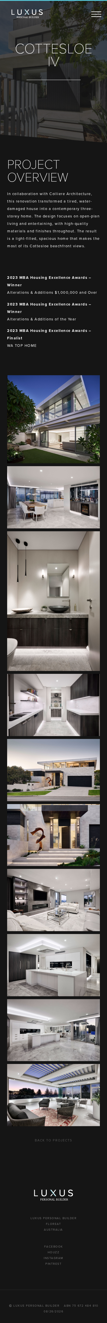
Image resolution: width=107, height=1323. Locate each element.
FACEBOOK (53, 1246)
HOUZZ (54, 1252)
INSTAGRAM (53, 1258)
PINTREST (53, 1264)
